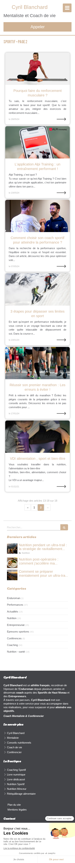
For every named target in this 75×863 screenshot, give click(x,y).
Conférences (14, 638)
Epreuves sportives (18, 631)
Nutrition (11, 618)
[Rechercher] (64, 527)
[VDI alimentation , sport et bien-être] (37, 437)
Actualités (12, 611)
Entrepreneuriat (15, 624)
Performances (15, 604)
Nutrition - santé (16, 651)
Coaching (12, 645)
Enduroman (13, 598)
